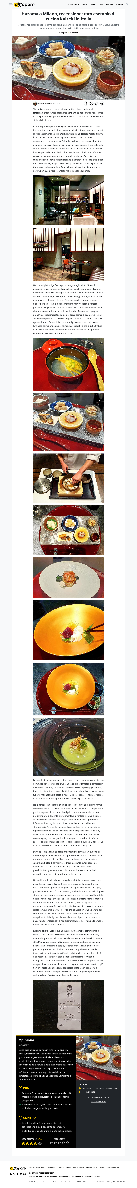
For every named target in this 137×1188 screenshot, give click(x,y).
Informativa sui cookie (37, 1167)
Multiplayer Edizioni (92, 1176)
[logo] (24, 4)
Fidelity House (64, 1176)
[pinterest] (21, 1174)
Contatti (61, 1167)
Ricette (119, 4)
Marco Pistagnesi (46, 103)
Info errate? (98, 1102)
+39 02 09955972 (89, 1092)
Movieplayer (44, 1176)
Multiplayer (33, 1176)
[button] (86, 103)
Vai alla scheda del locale (98, 1098)
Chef (101, 4)
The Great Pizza (77, 1176)
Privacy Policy (52, 1167)
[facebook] (18, 1174)
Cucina (109, 4)
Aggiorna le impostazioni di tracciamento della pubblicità (98, 1167)
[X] (14, 1174)
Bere (93, 4)
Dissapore (63, 33)
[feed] (11, 1174)
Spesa (84, 4)
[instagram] (24, 1174)
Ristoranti (73, 4)
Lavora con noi (70, 1167)
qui (75, 851)
